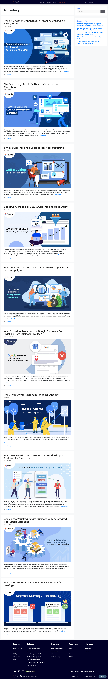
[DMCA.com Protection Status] (30, 671)
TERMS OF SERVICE (89, 676)
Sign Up (91, 2)
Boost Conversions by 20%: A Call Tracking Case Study (36, 206)
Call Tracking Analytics (33, 659)
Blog (70, 648)
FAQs (70, 651)
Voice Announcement (56, 648)
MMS (51, 654)
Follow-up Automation (33, 648)
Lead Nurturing (31, 665)
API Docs (71, 657)
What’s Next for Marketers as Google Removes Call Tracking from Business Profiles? (33, 332)
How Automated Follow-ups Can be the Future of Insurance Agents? (89, 29)
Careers (87, 651)
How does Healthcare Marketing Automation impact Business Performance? (34, 457)
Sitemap (71, 654)
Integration (16, 657)
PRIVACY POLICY (76, 676)
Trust (14, 659)
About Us (88, 648)
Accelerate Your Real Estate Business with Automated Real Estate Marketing (35, 520)
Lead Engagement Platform (35, 654)
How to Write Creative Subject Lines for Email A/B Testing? (32, 584)
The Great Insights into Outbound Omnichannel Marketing (31, 86)
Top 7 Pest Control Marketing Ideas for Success (31, 394)
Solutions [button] (48, 2)
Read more (66, 71)
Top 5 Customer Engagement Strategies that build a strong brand (34, 22)
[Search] (103, 11)
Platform (15, 651)
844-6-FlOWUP (74, 671)
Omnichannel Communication (36, 662)
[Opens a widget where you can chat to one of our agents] (102, 676)
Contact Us (88, 654)
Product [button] (41, 2)
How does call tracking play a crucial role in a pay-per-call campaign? (36, 269)
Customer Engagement (34, 657)
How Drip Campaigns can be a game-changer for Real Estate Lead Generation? (90, 25)
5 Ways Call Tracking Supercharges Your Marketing (34, 147)
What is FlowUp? (18, 648)
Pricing (55, 2)
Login (85, 2)
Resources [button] (62, 2)
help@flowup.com (89, 671)
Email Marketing (55, 657)
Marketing (8, 74)
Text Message (54, 651)
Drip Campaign (31, 651)
